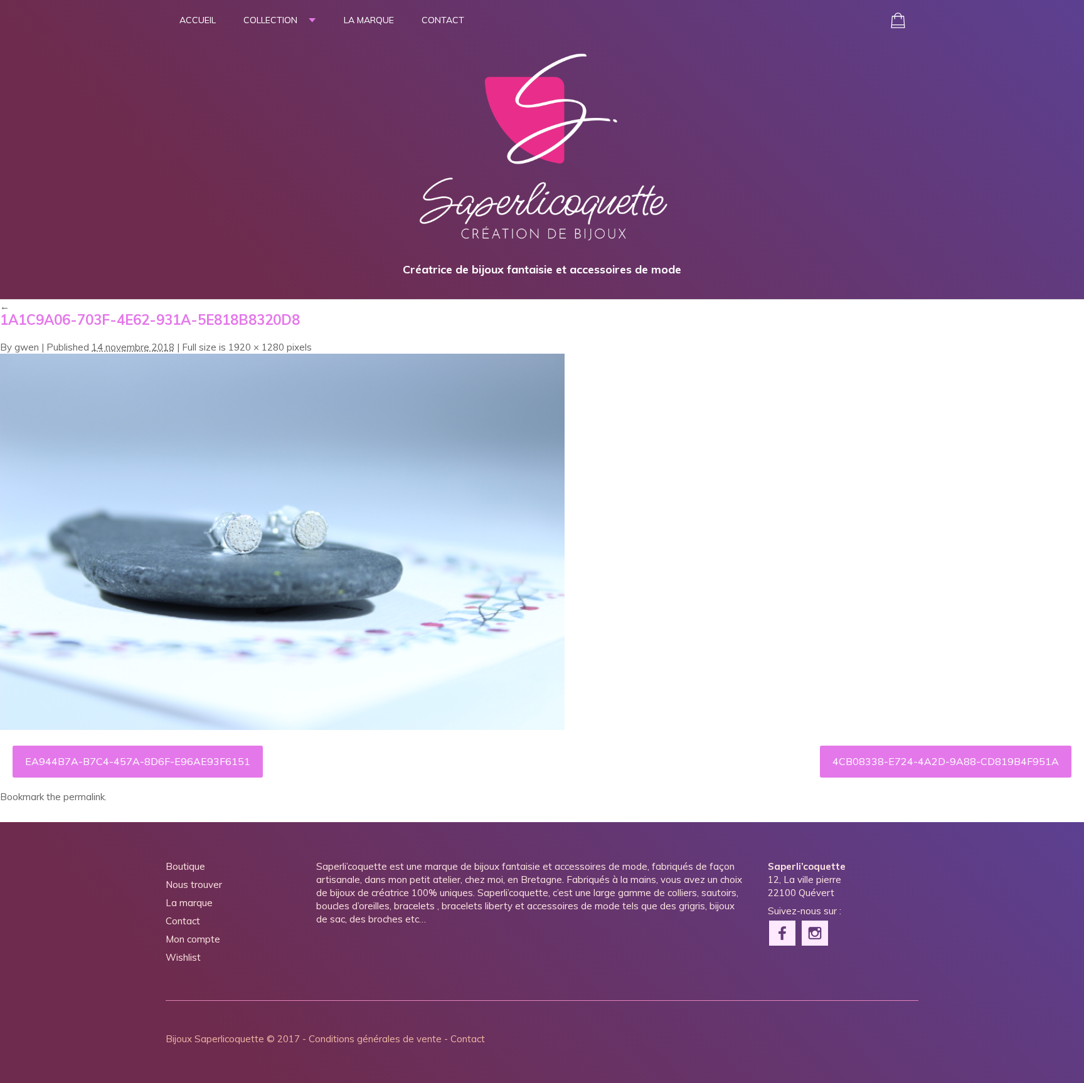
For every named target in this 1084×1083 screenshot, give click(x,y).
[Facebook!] (783, 931)
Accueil (197, 20)
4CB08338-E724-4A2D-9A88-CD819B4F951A (945, 761)
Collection (270, 20)
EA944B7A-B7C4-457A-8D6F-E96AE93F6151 (137, 761)
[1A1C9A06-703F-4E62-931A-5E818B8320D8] (282, 726)
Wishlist (183, 957)
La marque (369, 20)
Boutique (185, 866)
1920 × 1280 (256, 347)
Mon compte (193, 939)
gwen (26, 347)
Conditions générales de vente (375, 1039)
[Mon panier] (898, 20)
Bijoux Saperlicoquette (215, 1039)
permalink (84, 797)
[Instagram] (815, 931)
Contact (443, 20)
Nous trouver (194, 884)
